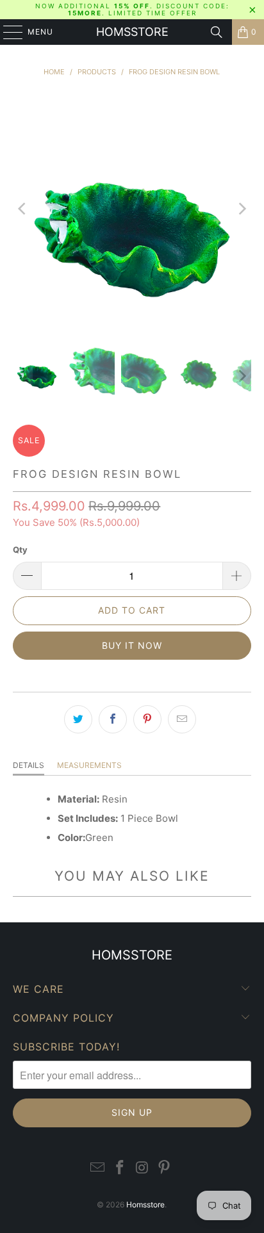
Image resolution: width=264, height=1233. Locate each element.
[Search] (216, 32)
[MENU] (6, 32)
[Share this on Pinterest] (147, 719)
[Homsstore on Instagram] (142, 1168)
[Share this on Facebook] (113, 719)
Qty (20, 549)
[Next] (241, 208)
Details (28, 765)
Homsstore (132, 31)
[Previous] (22, 208)
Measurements (89, 765)
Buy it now (132, 645)
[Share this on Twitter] (78, 719)
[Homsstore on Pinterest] (164, 1168)
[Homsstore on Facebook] (120, 1168)
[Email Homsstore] (98, 1168)
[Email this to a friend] (182, 719)
